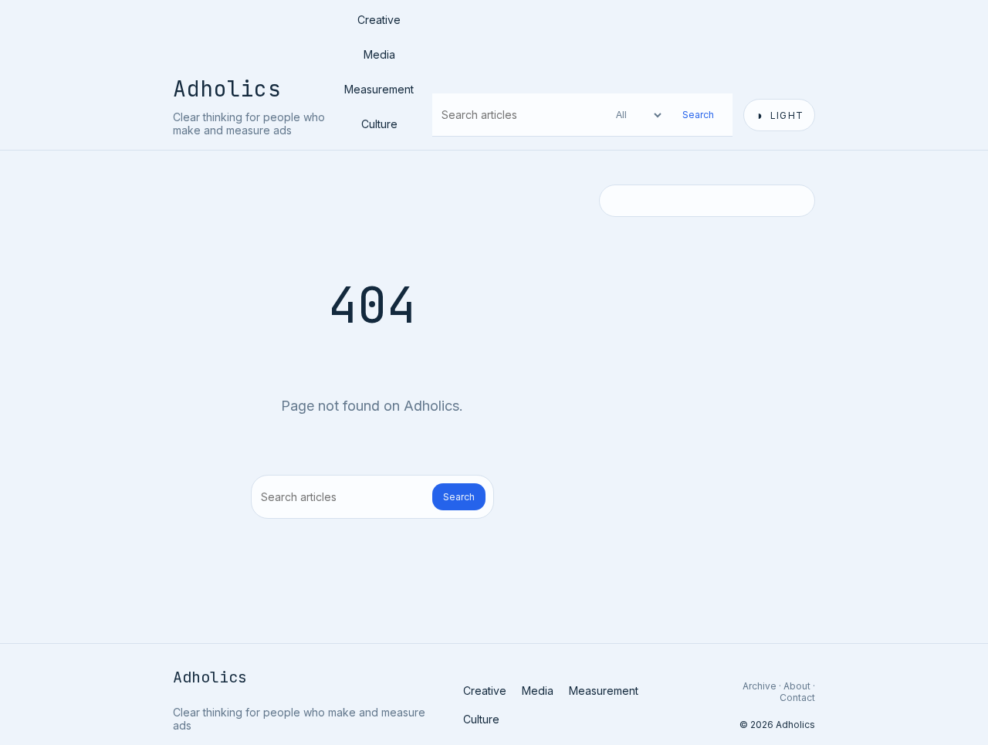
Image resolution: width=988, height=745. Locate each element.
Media (379, 54)
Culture (379, 123)
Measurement (379, 89)
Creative (379, 19)
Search (698, 114)
